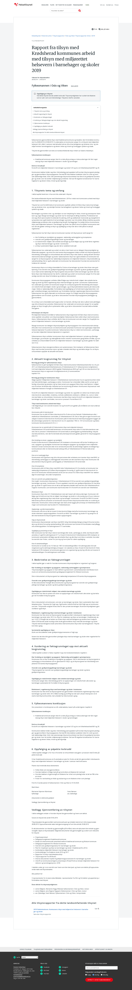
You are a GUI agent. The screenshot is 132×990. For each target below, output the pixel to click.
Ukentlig (96, 975)
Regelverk (45, 5)
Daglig (89, 975)
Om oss (102, 5)
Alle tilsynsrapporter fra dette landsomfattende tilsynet (48, 132)
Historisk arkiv (87, 949)
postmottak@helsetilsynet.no (21, 976)
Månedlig (105, 975)
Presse (117, 5)
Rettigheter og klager (64, 5)
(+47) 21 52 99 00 (23, 973)
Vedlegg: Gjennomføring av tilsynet (43, 129)
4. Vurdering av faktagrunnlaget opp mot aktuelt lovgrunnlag (50, 120)
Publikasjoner (78, 5)
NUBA (87, 5)
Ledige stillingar (25, 949)
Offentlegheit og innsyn (103, 949)
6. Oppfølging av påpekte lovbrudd (43, 126)
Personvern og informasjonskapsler (67, 949)
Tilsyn (52, 5)
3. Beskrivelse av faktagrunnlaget (42, 117)
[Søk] (79, 10)
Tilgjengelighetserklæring (43, 949)
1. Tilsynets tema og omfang (41, 111)
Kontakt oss (109, 5)
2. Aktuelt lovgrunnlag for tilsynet (42, 114)
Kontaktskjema (17, 974)
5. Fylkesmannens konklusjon (41, 123)
